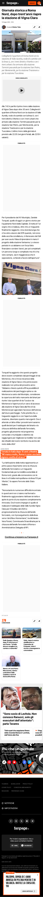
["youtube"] (14, 762)
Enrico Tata (17, 27)
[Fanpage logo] (13, 3)
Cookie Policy (6, 787)
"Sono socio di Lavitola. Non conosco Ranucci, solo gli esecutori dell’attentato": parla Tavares (20, 718)
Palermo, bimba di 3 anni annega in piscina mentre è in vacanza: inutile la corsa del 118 (21, 881)
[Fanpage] (21, 828)
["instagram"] (9, 762)
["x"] (19, 762)
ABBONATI (32, 3)
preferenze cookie (17, 791)
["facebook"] (24, 762)
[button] (39, 27)
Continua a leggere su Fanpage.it (21, 537)
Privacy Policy (28, 784)
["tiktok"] (4, 762)
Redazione (5, 791)
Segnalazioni (15, 784)
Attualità (5, 615)
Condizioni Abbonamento (22, 787)
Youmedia (5, 784)
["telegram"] (30, 762)
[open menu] (2, 3)
